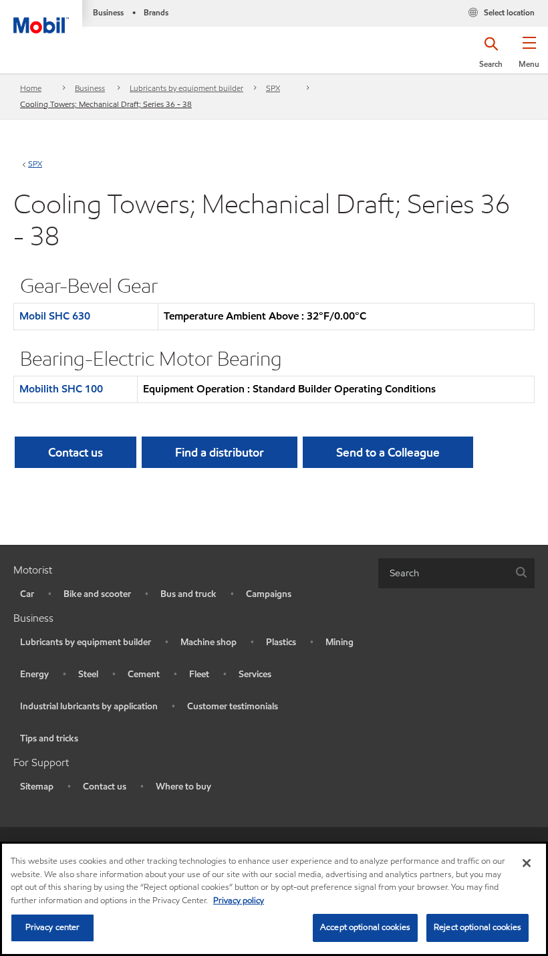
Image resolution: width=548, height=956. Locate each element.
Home (30, 88)
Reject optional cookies (477, 927)
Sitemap (36, 786)
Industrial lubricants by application (89, 706)
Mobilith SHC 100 (61, 389)
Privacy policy (238, 900)
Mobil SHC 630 (54, 316)
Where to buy (183, 786)
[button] (529, 57)
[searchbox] (443, 573)
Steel (88, 674)
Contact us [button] (75, 452)
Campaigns (268, 594)
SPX (273, 88)
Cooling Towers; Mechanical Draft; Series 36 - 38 (106, 104)
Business (90, 88)
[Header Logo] (41, 16)
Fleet (199, 674)
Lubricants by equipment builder (186, 88)
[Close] (526, 863)
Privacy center (52, 927)
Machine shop (208, 642)
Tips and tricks (49, 738)
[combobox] (456, 573)
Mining (339, 642)
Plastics (281, 642)
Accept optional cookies (365, 927)
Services (255, 674)
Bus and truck (188, 594)
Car (27, 594)
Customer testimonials (232, 706)
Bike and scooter (97, 594)
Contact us (104, 786)
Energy (34, 674)
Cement (144, 674)
